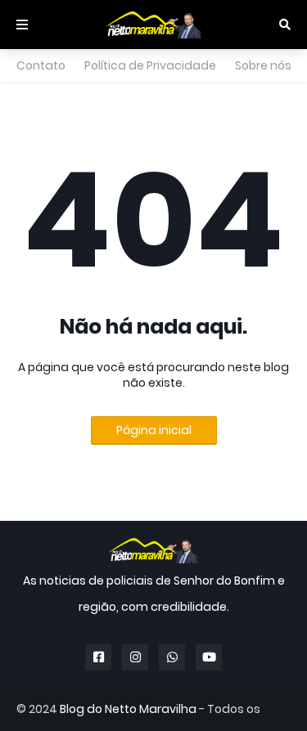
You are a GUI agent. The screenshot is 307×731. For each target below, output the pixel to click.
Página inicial (154, 430)
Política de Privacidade (150, 65)
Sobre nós (263, 65)
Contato (40, 65)
